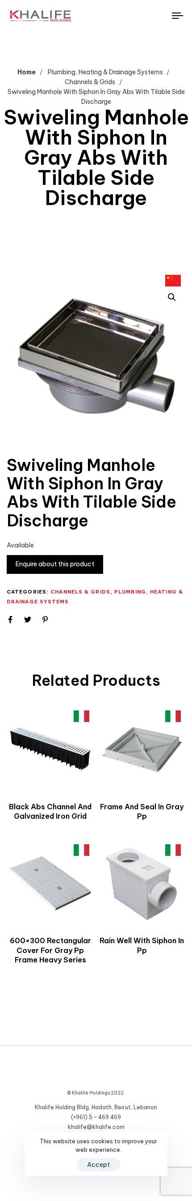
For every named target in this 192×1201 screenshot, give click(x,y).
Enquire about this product (55, 564)
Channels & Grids (90, 82)
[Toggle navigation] (154, 16)
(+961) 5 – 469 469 (96, 1117)
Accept (98, 1165)
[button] (172, 297)
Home (26, 72)
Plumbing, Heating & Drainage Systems (105, 72)
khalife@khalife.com (96, 1127)
